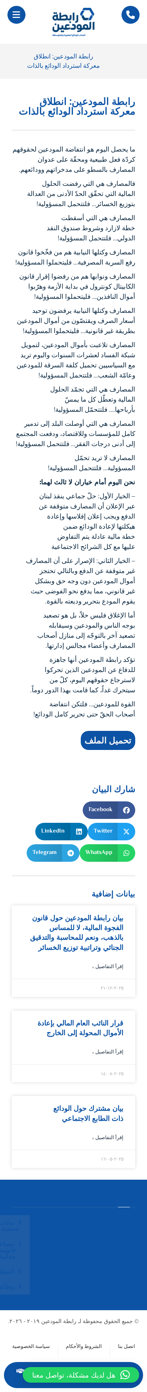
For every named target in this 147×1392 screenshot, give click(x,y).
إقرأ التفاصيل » (107, 967)
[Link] (131, 15)
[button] (16, 15)
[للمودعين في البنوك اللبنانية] (73, 22)
